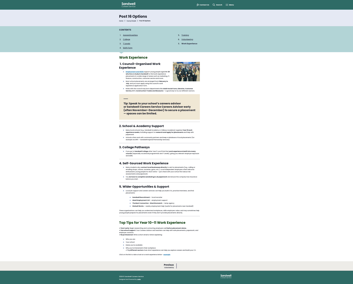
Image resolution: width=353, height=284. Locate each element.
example (166, 255)
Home (121, 21)
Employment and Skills (135, 72)
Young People (131, 21)
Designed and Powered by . (130, 279)
